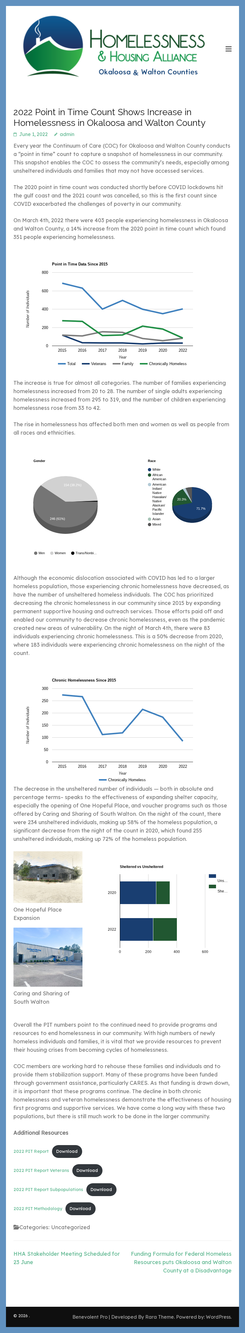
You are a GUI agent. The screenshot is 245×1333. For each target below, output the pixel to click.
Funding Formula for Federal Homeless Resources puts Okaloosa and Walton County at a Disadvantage (181, 1262)
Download (67, 1151)
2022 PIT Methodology (37, 1208)
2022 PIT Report (31, 1151)
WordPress (218, 1317)
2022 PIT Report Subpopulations (48, 1189)
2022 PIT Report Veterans (41, 1170)
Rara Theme (159, 1317)
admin (67, 134)
